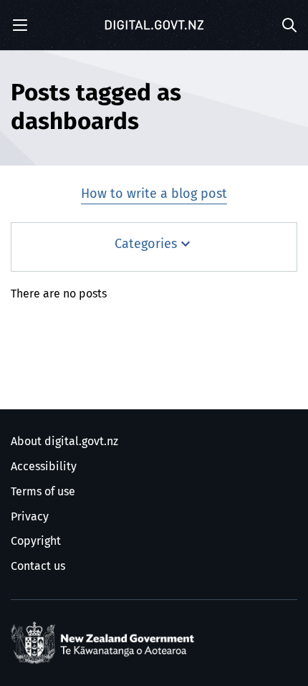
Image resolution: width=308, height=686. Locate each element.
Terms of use (43, 491)
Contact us (38, 566)
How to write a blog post (154, 194)
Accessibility (44, 466)
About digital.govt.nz (64, 441)
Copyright (36, 541)
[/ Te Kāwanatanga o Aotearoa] (105, 642)
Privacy (30, 517)
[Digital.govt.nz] (154, 25)
